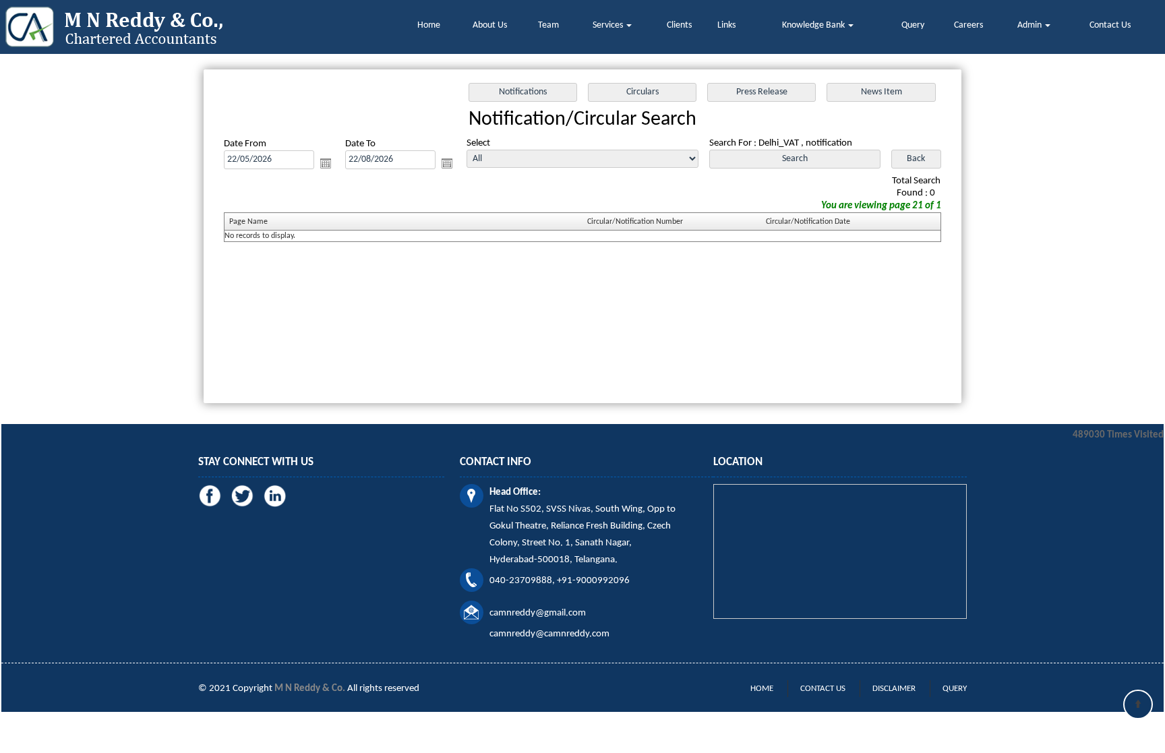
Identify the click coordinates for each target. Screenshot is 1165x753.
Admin (1030, 25)
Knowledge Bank (814, 25)
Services (609, 25)
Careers (968, 25)
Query (912, 25)
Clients (679, 25)
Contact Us (1110, 25)
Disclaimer (894, 688)
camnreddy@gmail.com (537, 613)
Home (428, 25)
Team (548, 25)
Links (726, 25)
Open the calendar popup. (325, 163)
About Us (490, 25)
